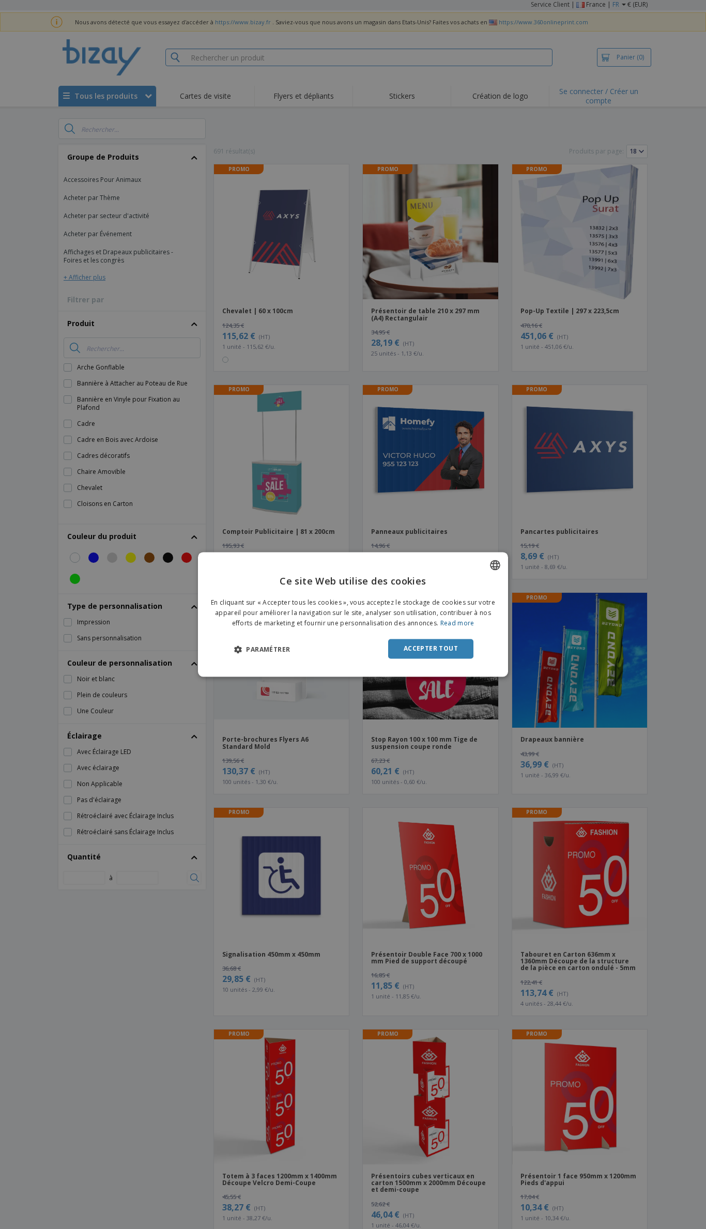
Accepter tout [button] (431, 648)
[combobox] (495, 565)
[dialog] (353, 614)
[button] (262, 649)
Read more (457, 623)
